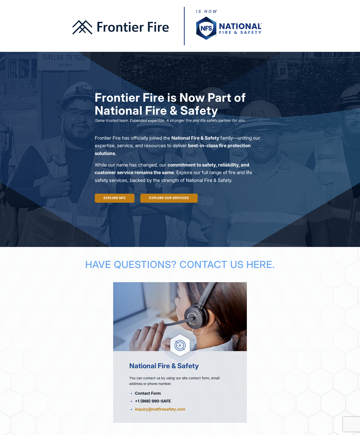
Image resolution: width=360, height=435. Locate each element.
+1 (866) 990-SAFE (153, 401)
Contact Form (148, 393)
